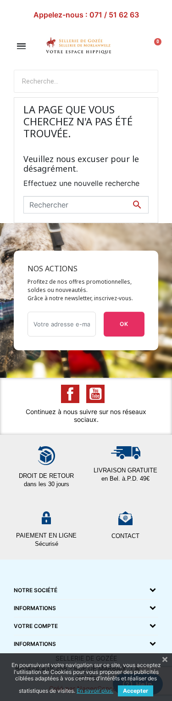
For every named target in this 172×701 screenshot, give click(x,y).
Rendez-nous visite (86, 14)
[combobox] (68, 81)
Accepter (135, 690)
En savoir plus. (95, 690)
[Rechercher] (146, 81)
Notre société (35, 590)
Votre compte (36, 625)
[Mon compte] (134, 46)
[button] (21, 46)
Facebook (70, 394)
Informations (35, 608)
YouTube (95, 394)
